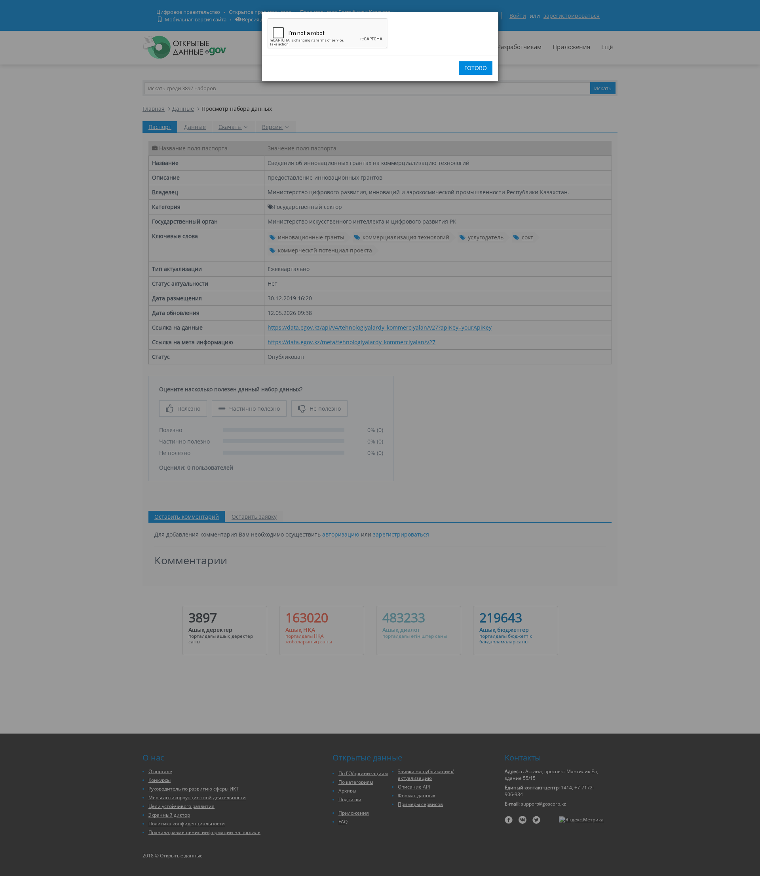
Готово (475, 68)
